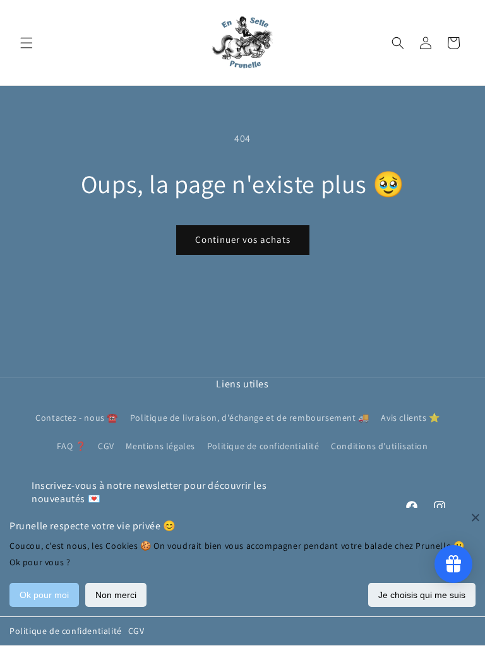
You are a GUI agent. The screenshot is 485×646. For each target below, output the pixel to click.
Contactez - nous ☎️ (76, 417)
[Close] (475, 517)
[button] (26, 43)
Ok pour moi (44, 595)
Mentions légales (160, 446)
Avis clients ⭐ (410, 417)
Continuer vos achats (242, 239)
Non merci (115, 595)
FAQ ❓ (71, 446)
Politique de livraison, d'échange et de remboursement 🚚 (249, 417)
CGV (136, 631)
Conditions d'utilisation (379, 446)
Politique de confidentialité (65, 631)
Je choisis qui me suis (421, 595)
